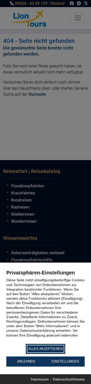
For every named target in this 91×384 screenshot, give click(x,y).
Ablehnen (26, 361)
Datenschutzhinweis (69, 379)
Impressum (40, 379)
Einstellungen (65, 361)
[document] (45, 306)
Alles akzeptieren (45, 349)
